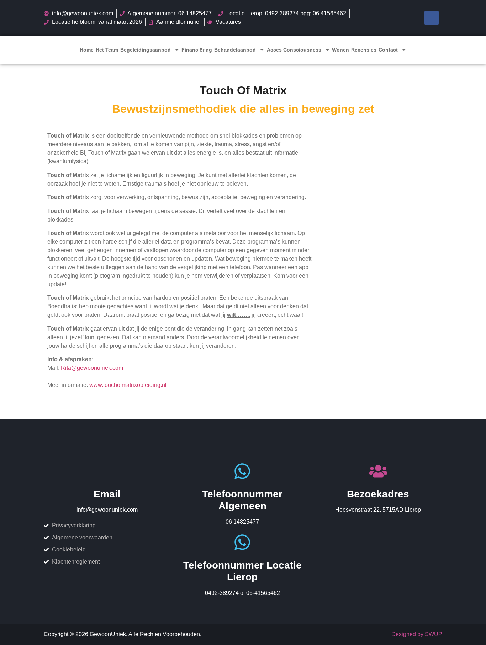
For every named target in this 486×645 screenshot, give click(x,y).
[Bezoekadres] (378, 471)
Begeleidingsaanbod (145, 50)
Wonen (340, 50)
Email (107, 494)
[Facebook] (431, 18)
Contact (388, 50)
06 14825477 (242, 522)
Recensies (363, 50)
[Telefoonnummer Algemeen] (242, 471)
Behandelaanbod (235, 50)
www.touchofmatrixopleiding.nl (128, 385)
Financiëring (196, 50)
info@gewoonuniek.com (107, 510)
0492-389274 (222, 593)
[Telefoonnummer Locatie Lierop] (242, 542)
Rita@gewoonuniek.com (92, 368)
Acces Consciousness (294, 50)
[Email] (107, 471)
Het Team (107, 50)
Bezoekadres (378, 494)
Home (87, 50)
